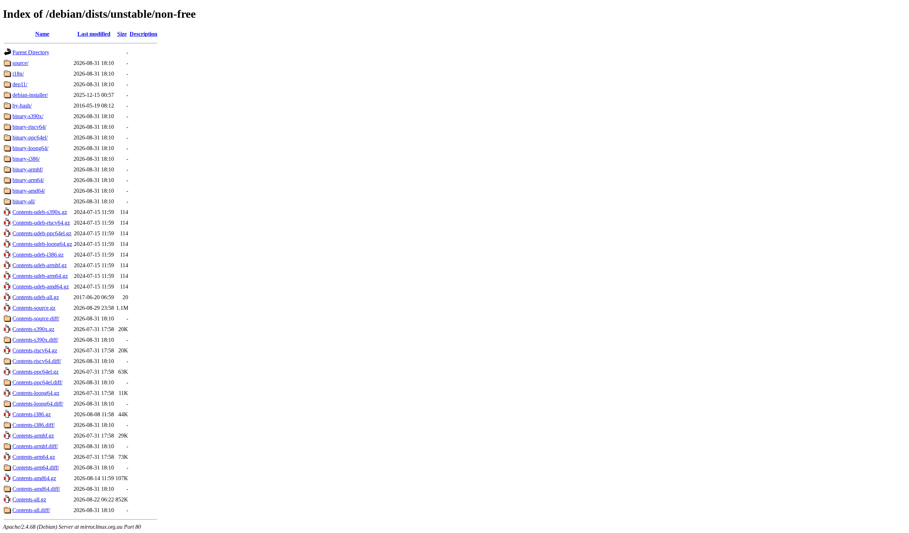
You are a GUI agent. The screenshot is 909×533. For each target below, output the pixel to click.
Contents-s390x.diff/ (35, 340)
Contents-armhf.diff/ (35, 446)
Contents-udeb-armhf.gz (39, 265)
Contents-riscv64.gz (34, 350)
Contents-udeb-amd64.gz (40, 287)
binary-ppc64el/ (30, 137)
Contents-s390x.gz (33, 329)
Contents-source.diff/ (35, 318)
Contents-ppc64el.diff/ (37, 382)
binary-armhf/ (27, 169)
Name (42, 34)
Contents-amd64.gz (34, 478)
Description (143, 34)
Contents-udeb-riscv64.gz (41, 223)
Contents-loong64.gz (35, 393)
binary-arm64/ (28, 180)
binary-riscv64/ (29, 127)
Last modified (93, 34)
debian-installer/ (30, 95)
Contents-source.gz (33, 308)
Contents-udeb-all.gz (35, 297)
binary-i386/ (26, 159)
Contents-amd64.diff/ (36, 489)
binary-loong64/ (30, 148)
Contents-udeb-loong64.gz (42, 244)
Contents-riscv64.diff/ (36, 361)
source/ (20, 63)
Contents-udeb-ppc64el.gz (41, 233)
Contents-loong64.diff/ (37, 404)
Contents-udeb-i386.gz (38, 255)
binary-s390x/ (27, 116)
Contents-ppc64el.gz (35, 372)
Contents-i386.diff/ (33, 425)
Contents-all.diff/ (31, 510)
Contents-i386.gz (31, 414)
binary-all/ (23, 201)
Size (122, 34)
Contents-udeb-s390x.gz (39, 212)
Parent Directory (30, 52)
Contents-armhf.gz (33, 436)
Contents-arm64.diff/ (35, 468)
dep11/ (19, 84)
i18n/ (18, 74)
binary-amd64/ (28, 191)
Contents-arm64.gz (33, 457)
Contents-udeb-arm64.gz (40, 276)
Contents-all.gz (29, 499)
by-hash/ (22, 106)
